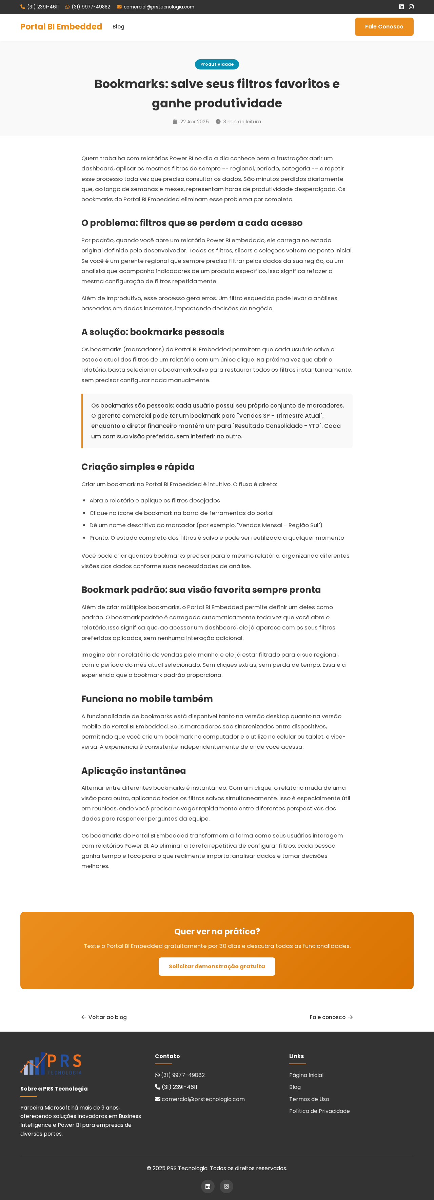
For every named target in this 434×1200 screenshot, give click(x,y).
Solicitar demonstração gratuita (217, 966)
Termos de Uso (309, 1099)
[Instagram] (411, 7)
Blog (118, 26)
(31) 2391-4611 (43, 7)
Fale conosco (328, 1017)
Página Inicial (306, 1075)
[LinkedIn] (401, 7)
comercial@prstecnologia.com (159, 7)
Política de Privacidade (319, 1111)
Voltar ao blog (107, 1017)
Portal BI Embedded (61, 26)
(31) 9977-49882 (91, 7)
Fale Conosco (384, 26)
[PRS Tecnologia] (50, 1065)
